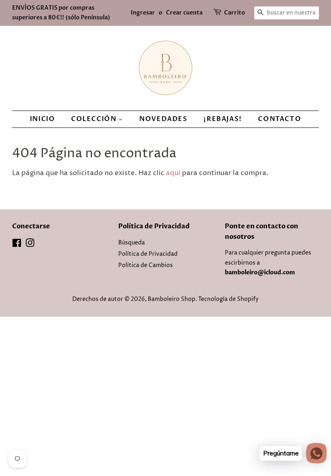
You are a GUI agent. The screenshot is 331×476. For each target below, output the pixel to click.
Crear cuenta (184, 13)
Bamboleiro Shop (171, 299)
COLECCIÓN (94, 119)
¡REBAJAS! (222, 119)
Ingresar (143, 13)
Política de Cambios (145, 265)
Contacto (279, 119)
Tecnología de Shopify (228, 299)
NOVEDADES (163, 119)
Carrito (234, 13)
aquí (173, 173)
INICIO (42, 119)
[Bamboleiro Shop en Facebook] (16, 245)
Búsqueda (131, 243)
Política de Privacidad (148, 254)
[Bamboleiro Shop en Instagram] (29, 245)
